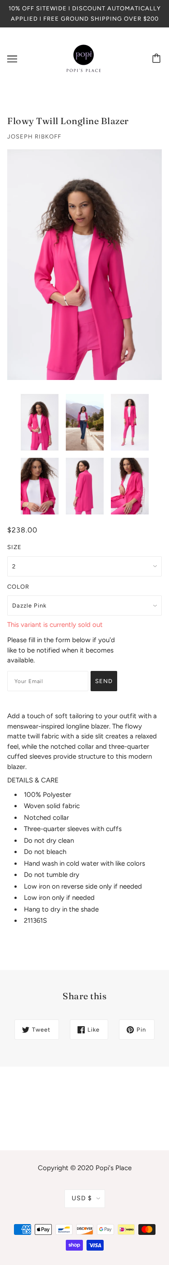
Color (18, 586)
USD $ (82, 1198)
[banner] (83, 58)
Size (14, 547)
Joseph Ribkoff (34, 136)
